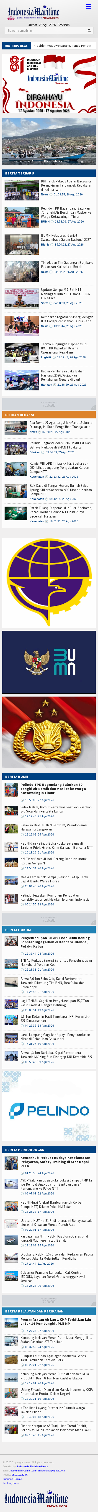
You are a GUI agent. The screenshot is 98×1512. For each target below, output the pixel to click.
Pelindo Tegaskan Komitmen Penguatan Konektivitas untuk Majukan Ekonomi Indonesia (55, 897)
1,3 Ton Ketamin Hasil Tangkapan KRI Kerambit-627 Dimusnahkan (55, 1018)
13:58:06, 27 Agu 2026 (67, 221)
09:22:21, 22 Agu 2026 (37, 1365)
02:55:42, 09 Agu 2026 (37, 1062)
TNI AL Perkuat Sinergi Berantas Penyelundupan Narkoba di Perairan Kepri (56, 962)
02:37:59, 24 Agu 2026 (37, 1347)
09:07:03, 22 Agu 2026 (37, 1193)
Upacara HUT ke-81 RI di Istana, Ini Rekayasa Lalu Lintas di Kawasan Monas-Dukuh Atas (57, 1222)
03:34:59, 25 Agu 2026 (58, 452)
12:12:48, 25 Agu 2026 (37, 816)
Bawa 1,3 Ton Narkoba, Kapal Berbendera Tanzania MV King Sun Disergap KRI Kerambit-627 (56, 1055)
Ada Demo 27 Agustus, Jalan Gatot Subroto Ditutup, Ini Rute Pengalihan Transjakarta (61, 424)
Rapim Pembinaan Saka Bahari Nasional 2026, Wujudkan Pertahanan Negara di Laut (63, 375)
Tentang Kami (10, 1483)
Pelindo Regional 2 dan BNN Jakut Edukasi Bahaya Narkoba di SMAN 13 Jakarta (60, 445)
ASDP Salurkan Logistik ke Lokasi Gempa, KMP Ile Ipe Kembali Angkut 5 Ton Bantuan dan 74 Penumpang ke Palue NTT (57, 1184)
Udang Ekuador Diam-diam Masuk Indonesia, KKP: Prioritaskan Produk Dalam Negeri (57, 1391)
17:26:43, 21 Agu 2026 (37, 992)
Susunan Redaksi (13, 1479)
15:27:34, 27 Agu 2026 (37, 1331)
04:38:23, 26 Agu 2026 (66, 303)
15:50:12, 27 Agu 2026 (67, 244)
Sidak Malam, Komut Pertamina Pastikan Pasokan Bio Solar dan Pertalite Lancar (56, 809)
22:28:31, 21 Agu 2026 (37, 969)
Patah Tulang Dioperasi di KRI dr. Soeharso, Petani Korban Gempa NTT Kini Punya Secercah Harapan (61, 512)
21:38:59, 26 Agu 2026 (69, 384)
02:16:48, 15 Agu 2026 (37, 1435)
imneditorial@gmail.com (51, 1470)
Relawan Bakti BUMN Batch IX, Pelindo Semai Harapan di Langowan (54, 827)
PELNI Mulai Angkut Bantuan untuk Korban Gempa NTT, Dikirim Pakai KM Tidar (52, 1204)
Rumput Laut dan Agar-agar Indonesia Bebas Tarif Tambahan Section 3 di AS (53, 1358)
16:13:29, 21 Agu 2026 (37, 852)
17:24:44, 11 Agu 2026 (37, 1263)
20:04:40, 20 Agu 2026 (37, 886)
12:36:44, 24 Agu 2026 (37, 953)
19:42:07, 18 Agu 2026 (37, 1417)
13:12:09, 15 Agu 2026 (37, 1245)
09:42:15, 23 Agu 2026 (61, 499)
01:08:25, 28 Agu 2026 (66, 194)
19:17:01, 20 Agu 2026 (37, 1383)
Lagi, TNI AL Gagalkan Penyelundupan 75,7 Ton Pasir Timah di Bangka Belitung (55, 1003)
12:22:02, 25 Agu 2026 (37, 834)
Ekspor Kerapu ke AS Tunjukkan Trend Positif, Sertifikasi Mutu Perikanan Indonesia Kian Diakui (56, 1428)
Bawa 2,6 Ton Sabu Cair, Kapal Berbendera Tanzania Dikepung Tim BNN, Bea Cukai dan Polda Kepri (53, 982)
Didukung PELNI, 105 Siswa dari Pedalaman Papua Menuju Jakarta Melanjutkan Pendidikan (57, 1256)
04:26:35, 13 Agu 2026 (37, 1025)
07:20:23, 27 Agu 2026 (54, 432)
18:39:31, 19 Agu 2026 (37, 1398)
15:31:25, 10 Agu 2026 (37, 1044)
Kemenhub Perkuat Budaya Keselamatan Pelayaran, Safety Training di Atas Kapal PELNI (55, 1161)
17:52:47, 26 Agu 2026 (69, 357)
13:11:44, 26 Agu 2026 (66, 326)
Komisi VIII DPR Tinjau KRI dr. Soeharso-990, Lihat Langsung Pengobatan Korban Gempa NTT (59, 467)
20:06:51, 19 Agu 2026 (37, 1010)
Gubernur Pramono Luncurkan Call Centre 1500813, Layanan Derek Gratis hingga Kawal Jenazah (53, 1276)
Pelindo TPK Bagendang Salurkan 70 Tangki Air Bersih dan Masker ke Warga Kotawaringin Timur (66, 212)
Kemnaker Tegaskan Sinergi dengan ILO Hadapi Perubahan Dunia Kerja (67, 319)
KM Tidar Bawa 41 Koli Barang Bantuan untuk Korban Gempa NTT (54, 861)
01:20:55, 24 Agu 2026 (37, 1173)
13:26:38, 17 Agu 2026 (37, 1211)
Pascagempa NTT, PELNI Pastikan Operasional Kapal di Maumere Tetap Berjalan (54, 1238)
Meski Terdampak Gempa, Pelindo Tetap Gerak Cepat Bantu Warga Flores (54, 879)
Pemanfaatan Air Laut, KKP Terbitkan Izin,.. (33, 161)
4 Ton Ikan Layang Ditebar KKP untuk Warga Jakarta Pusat (53, 1410)
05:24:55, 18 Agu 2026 (37, 904)
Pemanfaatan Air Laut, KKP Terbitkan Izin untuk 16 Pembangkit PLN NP (56, 1321)
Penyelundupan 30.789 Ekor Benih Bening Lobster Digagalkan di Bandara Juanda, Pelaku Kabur (55, 941)
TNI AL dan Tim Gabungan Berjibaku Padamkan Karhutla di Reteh (67, 264)
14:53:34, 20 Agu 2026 (37, 868)
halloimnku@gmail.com (23, 1470)
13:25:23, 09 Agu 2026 (37, 1285)
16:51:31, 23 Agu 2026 (61, 521)
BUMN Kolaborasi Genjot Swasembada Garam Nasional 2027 (66, 237)
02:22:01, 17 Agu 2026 (37, 1229)
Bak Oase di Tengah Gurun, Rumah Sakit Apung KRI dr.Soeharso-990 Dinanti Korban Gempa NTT (61, 489)
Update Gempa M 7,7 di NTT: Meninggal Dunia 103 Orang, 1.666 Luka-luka (65, 293)
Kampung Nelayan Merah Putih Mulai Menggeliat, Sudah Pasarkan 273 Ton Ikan (56, 1339)
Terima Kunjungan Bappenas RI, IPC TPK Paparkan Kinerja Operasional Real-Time (64, 348)
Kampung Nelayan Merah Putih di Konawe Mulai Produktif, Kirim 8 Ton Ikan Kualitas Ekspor (55, 1376)
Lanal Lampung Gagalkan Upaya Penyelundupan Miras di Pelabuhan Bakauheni (55, 1037)
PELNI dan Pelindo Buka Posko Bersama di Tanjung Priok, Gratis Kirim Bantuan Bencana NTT (57, 845)
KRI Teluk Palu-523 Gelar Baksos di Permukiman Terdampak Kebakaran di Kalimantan (66, 185)
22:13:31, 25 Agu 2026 (61, 476)
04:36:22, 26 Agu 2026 (66, 272)
